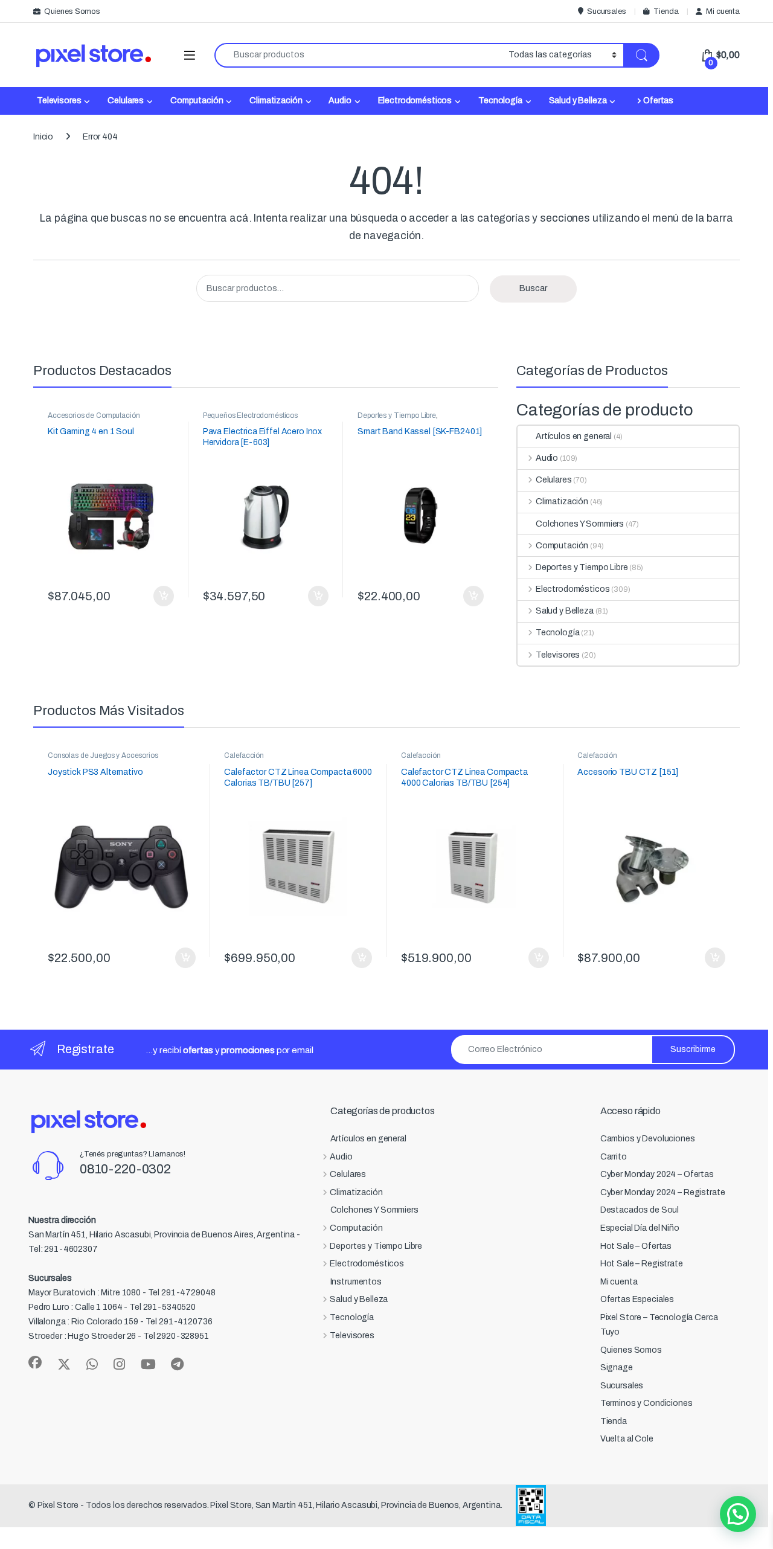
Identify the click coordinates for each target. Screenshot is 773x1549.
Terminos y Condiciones (646, 1403)
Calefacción (243, 755)
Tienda (665, 11)
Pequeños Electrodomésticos (250, 415)
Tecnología (500, 100)
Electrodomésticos (415, 100)
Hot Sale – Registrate (641, 1263)
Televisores (59, 100)
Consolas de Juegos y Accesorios (103, 755)
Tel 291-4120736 (179, 1321)
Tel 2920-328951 (176, 1336)
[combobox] (358, 55)
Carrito (613, 1156)
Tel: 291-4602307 (63, 1249)
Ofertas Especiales (637, 1299)
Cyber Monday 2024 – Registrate (662, 1192)
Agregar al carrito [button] (158, 596)
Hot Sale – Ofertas (636, 1246)
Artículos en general (574, 436)
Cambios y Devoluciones (647, 1138)
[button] (738, 1514)
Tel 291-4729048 (182, 1292)
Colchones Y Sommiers (580, 523)
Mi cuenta (723, 11)
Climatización (275, 100)
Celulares (125, 100)
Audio (340, 100)
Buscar (533, 288)
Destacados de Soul (639, 1209)
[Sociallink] (35, 1362)
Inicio (43, 136)
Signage (616, 1367)
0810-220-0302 (125, 1169)
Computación (196, 100)
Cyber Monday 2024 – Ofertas (657, 1174)
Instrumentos (356, 1281)
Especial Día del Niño (639, 1228)
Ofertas (658, 100)
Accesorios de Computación (94, 415)
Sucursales (606, 11)
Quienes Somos (72, 11)
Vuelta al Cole (626, 1438)
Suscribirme (693, 1049)
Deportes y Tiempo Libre (397, 415)
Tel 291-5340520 (162, 1307)
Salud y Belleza (578, 100)
